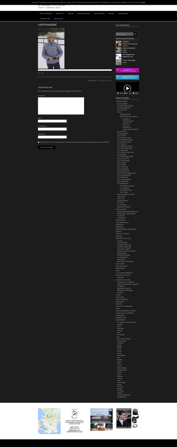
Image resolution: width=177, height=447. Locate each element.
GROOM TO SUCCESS (123, 275)
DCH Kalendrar (124, 188)
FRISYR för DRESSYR (122, 234)
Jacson (119, 366)
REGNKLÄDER (121, 253)
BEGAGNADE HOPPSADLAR (126, 214)
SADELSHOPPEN (121, 209)
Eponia (119, 349)
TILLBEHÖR (120, 216)
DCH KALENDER (122, 104)
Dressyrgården (121, 341)
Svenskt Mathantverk (123, 395)
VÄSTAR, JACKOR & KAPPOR (126, 251)
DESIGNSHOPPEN (121, 101)
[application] (127, 88)
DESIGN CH (60, 13)
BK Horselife (121, 335)
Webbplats (41, 134)
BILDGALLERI (58, 18)
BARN (118, 271)
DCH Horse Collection (124, 339)
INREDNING (119, 227)
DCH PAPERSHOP (122, 183)
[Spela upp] (118, 93)
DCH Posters (124, 192)
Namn (40, 118)
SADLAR (70, 13)
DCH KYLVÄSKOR (122, 167)
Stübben (120, 393)
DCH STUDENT (122, 205)
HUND (118, 308)
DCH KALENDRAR (123, 169)
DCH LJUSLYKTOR (123, 158)
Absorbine (120, 328)
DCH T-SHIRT (121, 136)
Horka (119, 364)
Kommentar (42, 96)
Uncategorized (121, 397)
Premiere (120, 387)
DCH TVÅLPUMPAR (123, 161)
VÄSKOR (118, 231)
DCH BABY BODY (122, 134)
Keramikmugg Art (128, 121)
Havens (119, 362)
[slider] (126, 93)
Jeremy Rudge (121, 368)
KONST (119, 112)
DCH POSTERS (122, 131)
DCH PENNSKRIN (122, 177)
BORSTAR (120, 277)
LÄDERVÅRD (121, 218)
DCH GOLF (120, 203)
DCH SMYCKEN (122, 110)
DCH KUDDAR (121, 163)
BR (118, 337)
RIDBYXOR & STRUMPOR (125, 261)
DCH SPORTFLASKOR (124, 142)
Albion (119, 326)
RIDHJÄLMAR (120, 264)
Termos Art (126, 125)
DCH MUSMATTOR (123, 171)
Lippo (119, 374)
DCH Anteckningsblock (127, 186)
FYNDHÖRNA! (120, 315)
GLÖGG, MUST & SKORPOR (124, 313)
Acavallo (120, 324)
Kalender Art (126, 119)
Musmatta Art (127, 127)
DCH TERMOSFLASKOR (124, 146)
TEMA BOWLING (122, 201)
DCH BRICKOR (121, 154)
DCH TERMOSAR (122, 150)
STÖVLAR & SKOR (121, 266)
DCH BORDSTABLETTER (125, 156)
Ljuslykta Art (126, 123)
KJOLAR (119, 241)
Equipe (119, 353)
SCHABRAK (120, 286)
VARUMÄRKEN (120, 320)
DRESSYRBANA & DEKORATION (126, 229)
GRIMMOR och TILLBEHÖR (125, 282)
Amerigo (119, 330)
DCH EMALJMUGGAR (124, 138)
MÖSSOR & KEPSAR (123, 255)
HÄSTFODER (120, 297)
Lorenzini (120, 376)
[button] (127, 88)
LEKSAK (118, 295)
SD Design (120, 391)
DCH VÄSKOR (121, 165)
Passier (119, 384)
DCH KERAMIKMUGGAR (125, 140)
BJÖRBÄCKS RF (121, 317)
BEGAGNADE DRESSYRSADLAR (127, 212)
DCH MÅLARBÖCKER (124, 175)
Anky (118, 332)
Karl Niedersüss (122, 370)
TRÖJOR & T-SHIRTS (123, 249)
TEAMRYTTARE (45, 18)
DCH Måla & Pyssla (126, 190)
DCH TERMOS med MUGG (125, 152)
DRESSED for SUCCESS (123, 238)
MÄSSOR (111, 13)
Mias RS (119, 378)
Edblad (119, 347)
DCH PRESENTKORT (123, 108)
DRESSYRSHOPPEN (83, 13)
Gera (118, 357)
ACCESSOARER (122, 257)
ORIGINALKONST (125, 114)
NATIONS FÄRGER (122, 299)
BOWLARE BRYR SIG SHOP (126, 194)
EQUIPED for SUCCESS (123, 280)
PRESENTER (120, 225)
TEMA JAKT (121, 198)
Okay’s (119, 380)
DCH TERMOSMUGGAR (124, 148)
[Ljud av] (134, 93)
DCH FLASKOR (122, 144)
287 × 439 (40, 73)
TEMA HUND (121, 196)
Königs (119, 372)
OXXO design (121, 382)
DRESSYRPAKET (121, 220)
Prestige (119, 389)
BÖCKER (118, 304)
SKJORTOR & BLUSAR (124, 247)
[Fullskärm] (137, 93)
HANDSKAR (121, 259)
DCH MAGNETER (122, 181)
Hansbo (119, 359)
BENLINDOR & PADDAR (124, 290)
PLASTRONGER (122, 243)
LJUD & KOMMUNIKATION (124, 273)
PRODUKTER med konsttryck (129, 116)
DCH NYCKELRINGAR (124, 179)
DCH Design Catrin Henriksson (126, 322)
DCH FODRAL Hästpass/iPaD (126, 173)
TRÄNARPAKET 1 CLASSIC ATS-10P (100, 81)
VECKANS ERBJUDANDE (125, 106)
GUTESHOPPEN (99, 13)
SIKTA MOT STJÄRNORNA (124, 306)
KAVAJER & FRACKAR (124, 245)
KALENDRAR (120, 302)
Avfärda (142, 2)
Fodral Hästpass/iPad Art (130, 129)
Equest (119, 351)
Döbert (119, 345)
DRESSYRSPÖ (120, 268)
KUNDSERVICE (123, 13)
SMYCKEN (119, 236)
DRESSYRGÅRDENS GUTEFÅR (126, 311)
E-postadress (42, 126)
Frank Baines (121, 355)
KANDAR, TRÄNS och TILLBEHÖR (127, 284)
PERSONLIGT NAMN (123, 207)
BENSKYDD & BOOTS (124, 288)
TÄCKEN (120, 293)
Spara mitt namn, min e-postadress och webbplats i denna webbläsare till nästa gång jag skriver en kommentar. (75, 142)
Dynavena (120, 343)
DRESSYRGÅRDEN (46, 13)
